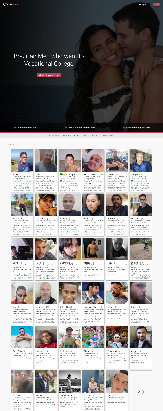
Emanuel (17, 218)
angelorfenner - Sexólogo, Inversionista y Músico (138, 363)
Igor (109, 395)
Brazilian (77, 135)
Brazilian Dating (54, 135)
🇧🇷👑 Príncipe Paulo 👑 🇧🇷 (68, 174)
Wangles (40, 218)
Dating (86, 135)
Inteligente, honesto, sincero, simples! (92, 361)
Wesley (111, 174)
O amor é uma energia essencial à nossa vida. (22, 227)
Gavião (16, 263)
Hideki (87, 218)
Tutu (109, 263)
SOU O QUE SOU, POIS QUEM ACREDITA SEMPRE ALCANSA (22, 404)
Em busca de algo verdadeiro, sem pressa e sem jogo (140, 227)
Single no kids (111, 274)
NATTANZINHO (91, 307)
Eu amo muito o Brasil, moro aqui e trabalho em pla (117, 316)
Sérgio (134, 174)
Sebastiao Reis (67, 395)
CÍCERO (64, 307)
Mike (38, 263)
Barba (134, 307)
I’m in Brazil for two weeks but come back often (46, 271)
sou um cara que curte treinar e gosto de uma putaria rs (93, 274)
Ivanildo (135, 218)
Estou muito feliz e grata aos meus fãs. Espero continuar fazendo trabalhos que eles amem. (92, 320)
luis (14, 307)
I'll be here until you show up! (68, 362)
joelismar (65, 351)
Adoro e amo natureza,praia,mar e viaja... (115, 363)
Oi (13, 271)
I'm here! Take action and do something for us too (69, 360)
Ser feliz (109, 227)
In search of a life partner (67, 271)
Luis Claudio (16, 316)
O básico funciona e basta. (44, 227)
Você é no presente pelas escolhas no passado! (140, 183)
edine (39, 395)
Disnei (87, 351)
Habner (87, 395)
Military (38, 362)
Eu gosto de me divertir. (114, 318)
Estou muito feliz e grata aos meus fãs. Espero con (93, 316)
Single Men (67, 135)
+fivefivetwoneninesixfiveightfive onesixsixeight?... (69, 183)
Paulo (39, 174)
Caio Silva (18, 351)
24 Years (39, 360)
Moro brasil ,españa (91, 174)
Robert (16, 174)
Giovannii (112, 351)
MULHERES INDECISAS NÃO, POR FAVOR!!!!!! (46, 183)
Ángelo (134, 351)
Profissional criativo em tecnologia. (117, 183)
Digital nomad (111, 271)
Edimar (16, 395)
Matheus (40, 351)
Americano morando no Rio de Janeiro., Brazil (22, 183)
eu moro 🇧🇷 (87, 183)
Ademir (111, 218)
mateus (87, 263)
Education (94, 135)
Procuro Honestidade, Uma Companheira (69, 404)
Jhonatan (65, 263)
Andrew (40, 307)
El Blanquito (134, 360)
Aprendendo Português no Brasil (46, 316)
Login (156, 5)
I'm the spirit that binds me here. (140, 316)
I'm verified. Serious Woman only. (140, 271)
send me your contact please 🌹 (45, 404)
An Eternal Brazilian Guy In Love (69, 316)
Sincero (62, 406)
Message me (87, 404)
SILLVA (63, 218)
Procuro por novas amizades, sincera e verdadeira (93, 227)
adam (110, 307)
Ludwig (134, 263)
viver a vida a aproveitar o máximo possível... (117, 360)
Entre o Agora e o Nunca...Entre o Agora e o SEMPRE (69, 227)
